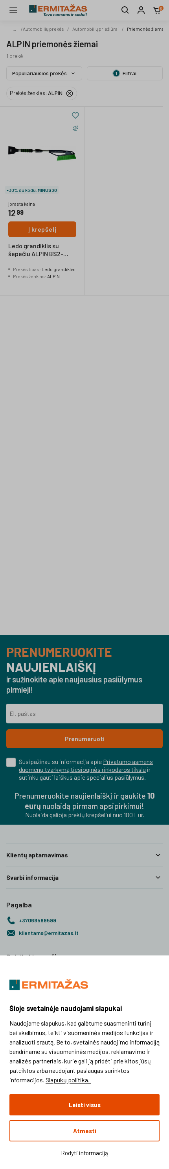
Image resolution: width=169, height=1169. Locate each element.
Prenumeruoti (85, 738)
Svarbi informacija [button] (32, 877)
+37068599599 (37, 920)
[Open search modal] (125, 10)
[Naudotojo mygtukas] (141, 10)
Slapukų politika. (68, 1080)
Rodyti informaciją (84, 1152)
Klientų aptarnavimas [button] (37, 855)
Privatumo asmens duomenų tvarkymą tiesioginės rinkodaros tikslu (86, 765)
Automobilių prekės (43, 29)
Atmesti (84, 1130)
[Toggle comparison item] (75, 128)
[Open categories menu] (13, 10)
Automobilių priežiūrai (95, 29)
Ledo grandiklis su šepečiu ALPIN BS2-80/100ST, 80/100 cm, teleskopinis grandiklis (40, 250)
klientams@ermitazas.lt (49, 932)
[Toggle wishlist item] (75, 115)
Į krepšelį (42, 229)
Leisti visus (85, 1104)
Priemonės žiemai (146, 29)
